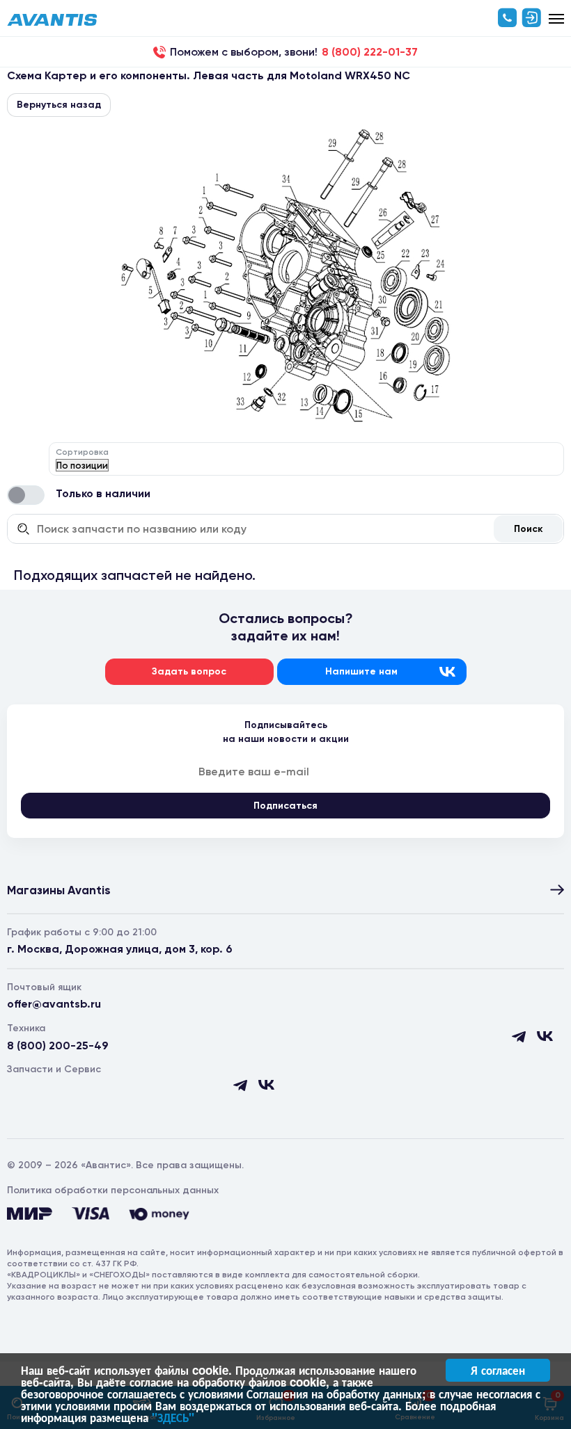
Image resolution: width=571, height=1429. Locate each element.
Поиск (528, 529)
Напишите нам (361, 671)
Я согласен (498, 1370)
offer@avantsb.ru (54, 1003)
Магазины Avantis (59, 890)
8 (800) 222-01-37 (370, 52)
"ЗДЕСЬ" (173, 1417)
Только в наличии (103, 493)
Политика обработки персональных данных (113, 1190)
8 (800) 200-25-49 (58, 1045)
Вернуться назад (59, 105)
